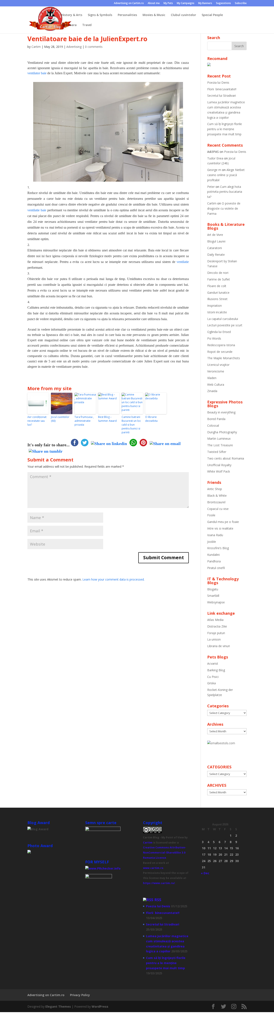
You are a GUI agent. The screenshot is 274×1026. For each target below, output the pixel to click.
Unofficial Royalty (219, 465)
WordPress (100, 1006)
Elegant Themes (58, 1006)
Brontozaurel (216, 502)
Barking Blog (216, 670)
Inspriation (214, 306)
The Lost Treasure (220, 445)
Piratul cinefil (216, 568)
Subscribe (241, 3)
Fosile (211, 515)
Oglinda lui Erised (219, 332)
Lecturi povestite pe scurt (224, 325)
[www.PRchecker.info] (103, 868)
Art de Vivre (215, 235)
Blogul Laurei (216, 241)
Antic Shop (214, 489)
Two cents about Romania (225, 458)
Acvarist (212, 663)
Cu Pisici (213, 677)
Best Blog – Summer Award (107, 419)
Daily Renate (216, 254)
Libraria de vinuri (218, 646)
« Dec (205, 873)
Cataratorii (214, 248)
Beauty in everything (221, 412)
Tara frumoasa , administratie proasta (84, 420)
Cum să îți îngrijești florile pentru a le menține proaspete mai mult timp (224, 129)
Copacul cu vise (218, 509)
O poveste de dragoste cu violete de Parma (223, 208)
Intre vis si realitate (220, 528)
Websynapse (216, 602)
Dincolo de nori (217, 273)
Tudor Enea (215, 158)
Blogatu (212, 589)
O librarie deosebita (151, 419)
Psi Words (214, 338)
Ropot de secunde (219, 352)
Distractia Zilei (217, 626)
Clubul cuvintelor (183, 15)
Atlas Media (215, 620)
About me (154, 3)
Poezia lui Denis (218, 82)
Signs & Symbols (100, 15)
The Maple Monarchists (223, 358)
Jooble (211, 542)
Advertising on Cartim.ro (129, 3)
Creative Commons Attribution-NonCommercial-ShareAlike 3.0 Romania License (164, 853)
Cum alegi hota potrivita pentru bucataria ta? (224, 192)
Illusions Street (217, 299)
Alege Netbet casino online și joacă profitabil (226, 175)
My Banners (205, 3)
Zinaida (212, 391)
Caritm (147, 842)
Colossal (213, 425)
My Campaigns (185, 3)
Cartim (36, 47)
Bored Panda (216, 419)
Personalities (127, 15)
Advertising (74, 47)
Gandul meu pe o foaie (223, 522)
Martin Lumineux (219, 438)
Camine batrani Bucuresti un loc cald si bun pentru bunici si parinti (131, 424)
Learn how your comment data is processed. (113, 579)
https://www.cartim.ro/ (159, 883)
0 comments (94, 47)
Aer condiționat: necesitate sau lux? (37, 420)
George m (214, 170)
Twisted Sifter (216, 452)
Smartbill (213, 596)
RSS (157, 899)
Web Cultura (215, 384)
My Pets (168, 3)
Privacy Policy (80, 995)
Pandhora (214, 561)
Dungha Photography (222, 432)
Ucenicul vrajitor (218, 365)
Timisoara (69, 25)
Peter (211, 187)
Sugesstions (223, 3)
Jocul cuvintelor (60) (60, 419)
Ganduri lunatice (218, 292)
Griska (211, 683)
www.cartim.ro (153, 868)
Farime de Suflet (218, 279)
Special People (212, 15)
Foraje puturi (216, 633)
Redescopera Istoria (221, 345)
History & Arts (71, 15)
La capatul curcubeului (222, 319)
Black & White (217, 495)
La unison (214, 639)
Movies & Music (154, 15)
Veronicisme (215, 371)
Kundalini (213, 555)
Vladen (211, 378)
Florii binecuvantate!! (221, 89)
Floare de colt (216, 286)
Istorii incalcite (217, 312)
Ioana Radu (215, 535)
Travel (87, 25)
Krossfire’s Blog (218, 548)
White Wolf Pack (218, 471)
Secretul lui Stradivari (221, 95)
